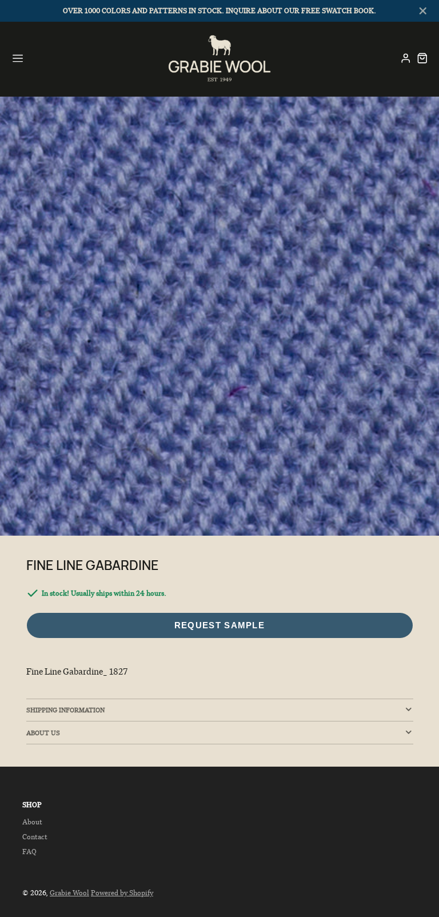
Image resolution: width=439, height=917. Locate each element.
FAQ (29, 851)
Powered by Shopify (122, 892)
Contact (34, 836)
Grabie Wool (69, 892)
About (32, 822)
